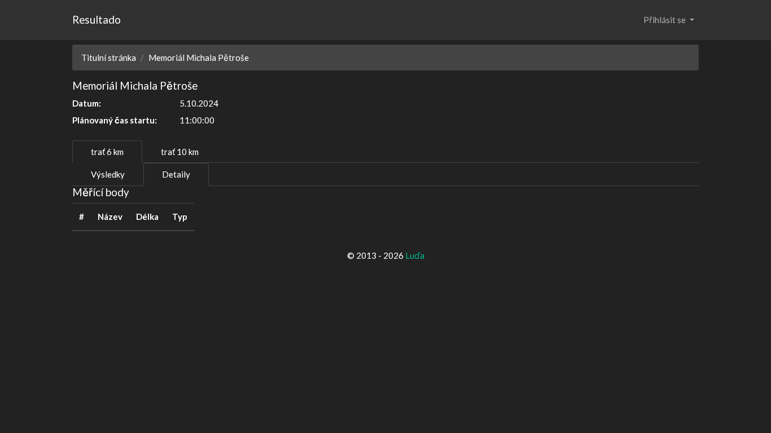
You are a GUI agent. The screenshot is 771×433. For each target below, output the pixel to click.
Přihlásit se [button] (665, 20)
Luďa (414, 255)
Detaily (176, 174)
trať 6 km (107, 152)
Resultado (96, 19)
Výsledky (108, 174)
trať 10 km (180, 152)
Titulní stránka (108, 57)
